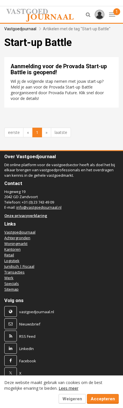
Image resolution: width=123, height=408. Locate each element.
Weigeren (72, 398)
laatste (61, 132)
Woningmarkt (15, 243)
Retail (9, 255)
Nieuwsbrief (29, 324)
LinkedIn (26, 348)
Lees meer (68, 388)
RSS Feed (27, 336)
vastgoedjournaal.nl (36, 311)
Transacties (14, 272)
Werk (8, 277)
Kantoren (12, 249)
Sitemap (11, 289)
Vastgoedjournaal (20, 29)
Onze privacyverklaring (25, 215)
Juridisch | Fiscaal (19, 266)
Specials (11, 283)
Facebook (27, 360)
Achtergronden (17, 237)
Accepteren (103, 398)
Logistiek (11, 260)
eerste (14, 132)
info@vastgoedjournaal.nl (38, 207)
